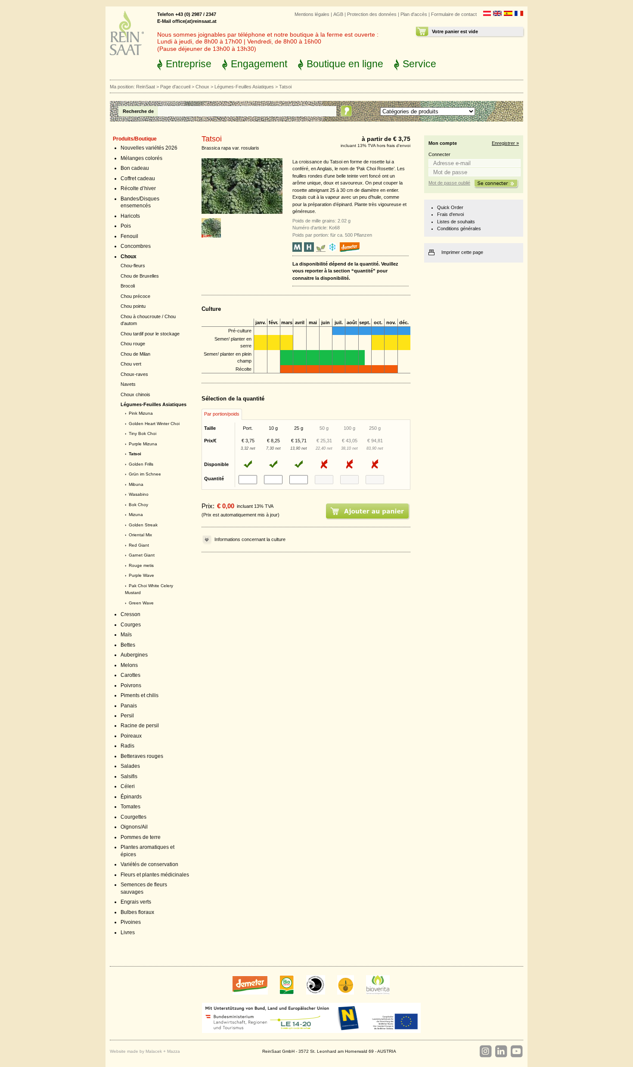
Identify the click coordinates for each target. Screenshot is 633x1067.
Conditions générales (459, 228)
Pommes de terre (141, 837)
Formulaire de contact (454, 14)
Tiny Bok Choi (142, 433)
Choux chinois (135, 394)
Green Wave (141, 603)
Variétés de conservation (149, 864)
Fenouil (129, 236)
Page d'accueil (175, 86)
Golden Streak (143, 525)
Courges (131, 625)
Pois (126, 226)
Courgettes (133, 817)
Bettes (128, 645)
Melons (129, 665)
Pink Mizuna (141, 413)
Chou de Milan (135, 354)
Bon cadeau (135, 168)
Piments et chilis (139, 695)
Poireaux (131, 736)
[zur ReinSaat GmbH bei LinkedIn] (501, 1051)
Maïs (126, 635)
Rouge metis (141, 565)
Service (419, 63)
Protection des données (372, 14)
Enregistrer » (505, 143)
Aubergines (134, 655)
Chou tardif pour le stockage (150, 333)
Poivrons (131, 685)
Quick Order (450, 207)
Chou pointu (133, 306)
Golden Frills (141, 464)
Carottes (130, 675)
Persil (127, 716)
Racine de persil (140, 726)
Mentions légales (312, 14)
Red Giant (139, 545)
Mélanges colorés (141, 158)
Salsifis (129, 776)
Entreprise (188, 63)
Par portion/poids (221, 413)
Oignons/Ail (134, 827)
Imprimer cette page (462, 252)
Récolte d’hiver (138, 188)
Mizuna (136, 514)
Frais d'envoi (450, 214)
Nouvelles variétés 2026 (149, 148)
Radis (127, 746)
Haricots (130, 216)
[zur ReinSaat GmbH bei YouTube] (516, 1051)
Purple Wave (141, 575)
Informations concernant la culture (249, 539)
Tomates (130, 807)
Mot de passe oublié (449, 182)
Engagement (259, 63)
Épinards (131, 797)
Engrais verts (136, 902)
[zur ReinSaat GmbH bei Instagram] (485, 1051)
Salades (130, 766)
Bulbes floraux (137, 912)
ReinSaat (145, 86)
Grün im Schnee (145, 474)
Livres (128, 932)
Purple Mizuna (143, 443)
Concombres (136, 246)
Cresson (130, 614)
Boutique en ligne (345, 63)
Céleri (128, 786)
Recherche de (138, 111)
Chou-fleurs (133, 265)
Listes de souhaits (456, 221)
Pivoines (131, 922)
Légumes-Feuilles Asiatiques (244, 86)
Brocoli (128, 285)
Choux (202, 86)
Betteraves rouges (142, 756)
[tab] (222, 414)
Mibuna (136, 484)
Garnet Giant (142, 555)
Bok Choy (138, 504)
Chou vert (131, 363)
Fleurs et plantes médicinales (155, 875)
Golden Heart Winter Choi (154, 423)
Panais (129, 706)
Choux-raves (134, 374)
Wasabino (139, 494)
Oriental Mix (140, 534)
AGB (338, 14)
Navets (128, 384)
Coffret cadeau (138, 178)
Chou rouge (133, 343)
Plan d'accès (413, 14)
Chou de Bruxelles (140, 275)
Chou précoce (135, 296)
